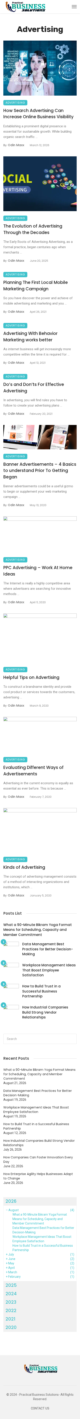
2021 (10, 1319)
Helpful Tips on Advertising (31, 677)
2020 (11, 1327)
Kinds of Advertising (24, 867)
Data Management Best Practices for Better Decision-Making (47, 949)
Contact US (40, 1408)
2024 (11, 1294)
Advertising (15, 102)
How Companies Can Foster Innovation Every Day (38, 1159)
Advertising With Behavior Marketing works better (30, 336)
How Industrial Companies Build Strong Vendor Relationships (45, 1012)
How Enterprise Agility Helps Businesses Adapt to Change (38, 1176)
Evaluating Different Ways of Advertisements (33, 771)
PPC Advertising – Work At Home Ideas (37, 571)
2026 (11, 1201)
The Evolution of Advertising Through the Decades (32, 229)
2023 (11, 1302)
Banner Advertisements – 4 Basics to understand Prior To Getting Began (39, 470)
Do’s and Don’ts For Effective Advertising (33, 387)
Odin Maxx (16, 145)
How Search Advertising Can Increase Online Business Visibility (38, 114)
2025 (11, 1285)
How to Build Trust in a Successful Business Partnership (41, 991)
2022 (11, 1310)
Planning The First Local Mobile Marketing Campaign (35, 285)
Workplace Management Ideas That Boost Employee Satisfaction (49, 970)
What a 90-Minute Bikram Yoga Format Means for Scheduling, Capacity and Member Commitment (37, 929)
